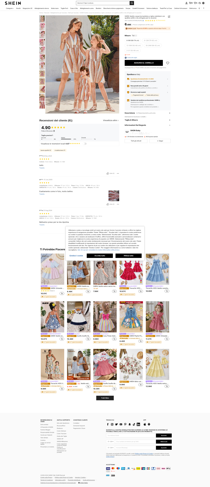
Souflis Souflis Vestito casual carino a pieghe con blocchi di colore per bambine (78, 336)
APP (144, 420)
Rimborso (60, 428)
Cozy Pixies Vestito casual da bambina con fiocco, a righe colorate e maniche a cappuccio (105, 336)
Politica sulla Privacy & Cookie (144, 453)
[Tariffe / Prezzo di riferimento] (132, 25)
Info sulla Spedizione (63, 423)
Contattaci (76, 423)
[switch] (85, 144)
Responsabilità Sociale (47, 432)
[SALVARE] (168, 63)
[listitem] (52, 276)
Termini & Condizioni (46, 480)
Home (41, 13)
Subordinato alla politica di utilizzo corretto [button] (144, 88)
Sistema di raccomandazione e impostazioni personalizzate (58, 483)
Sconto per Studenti (46, 435)
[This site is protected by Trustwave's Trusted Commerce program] (107, 475)
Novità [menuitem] (18, 8)
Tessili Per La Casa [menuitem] (166, 8)
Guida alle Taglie (62, 436)
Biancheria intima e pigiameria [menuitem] (113, 8)
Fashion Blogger (45, 430)
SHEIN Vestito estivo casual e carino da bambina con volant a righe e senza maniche (78, 286)
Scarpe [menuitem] (128, 8)
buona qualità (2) (46, 150)
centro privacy (110, 456)
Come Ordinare (61, 431)
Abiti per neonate (73, 13)
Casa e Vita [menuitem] (74, 8)
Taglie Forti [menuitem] (64, 8)
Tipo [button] (133, 35)
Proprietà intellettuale (74, 480)
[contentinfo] (139, 469)
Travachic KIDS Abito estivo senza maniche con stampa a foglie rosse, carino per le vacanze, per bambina (131, 288)
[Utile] (107, 173)
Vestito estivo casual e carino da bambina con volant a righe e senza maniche (78, 383)
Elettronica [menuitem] (193, 8)
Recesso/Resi (61, 426)
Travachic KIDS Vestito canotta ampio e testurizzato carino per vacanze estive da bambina (157, 288)
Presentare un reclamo (47, 447)
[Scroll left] (201, 8)
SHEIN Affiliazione (62, 441)
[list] (123, 424)
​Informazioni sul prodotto (61, 451)
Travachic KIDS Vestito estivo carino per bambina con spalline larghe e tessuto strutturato (157, 383)
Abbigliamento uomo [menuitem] (87, 8)
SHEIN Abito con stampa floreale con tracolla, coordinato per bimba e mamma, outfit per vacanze (131, 381)
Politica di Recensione (47, 131)
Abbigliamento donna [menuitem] (42, 8)
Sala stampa (44, 437)
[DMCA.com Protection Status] (113, 475)
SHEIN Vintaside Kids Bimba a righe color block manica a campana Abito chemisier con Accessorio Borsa (52, 288)
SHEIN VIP (60, 439)
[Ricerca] (132, 3)
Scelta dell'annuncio (89, 480)
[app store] (144, 425)
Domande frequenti (79, 426)
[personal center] (186, 3)
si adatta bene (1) (60, 150)
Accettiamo (110, 464)
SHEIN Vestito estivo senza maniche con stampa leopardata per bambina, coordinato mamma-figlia (105, 286)
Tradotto (42, 168)
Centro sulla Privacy (46, 477)
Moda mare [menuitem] (55, 8)
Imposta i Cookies (80, 477)
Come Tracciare (61, 433)
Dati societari (44, 424)
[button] (199, 3)
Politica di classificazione (61, 448)
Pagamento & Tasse (79, 428)
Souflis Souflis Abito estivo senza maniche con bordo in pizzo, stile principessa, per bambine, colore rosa (105, 383)
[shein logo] (13, 3)
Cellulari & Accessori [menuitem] (180, 8)
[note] (48, 297)
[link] (191, 3)
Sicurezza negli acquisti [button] (138, 92)
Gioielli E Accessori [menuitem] (138, 8)
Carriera (42, 440)
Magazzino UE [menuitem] (27, 8)
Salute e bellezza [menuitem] (152, 8)
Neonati (46, 13)
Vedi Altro (105, 398)
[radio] (133, 40)
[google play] (148, 425)
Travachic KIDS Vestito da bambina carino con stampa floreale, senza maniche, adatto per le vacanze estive (52, 383)
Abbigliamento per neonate (58, 13)
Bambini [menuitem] (98, 8)
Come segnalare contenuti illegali (62, 444)
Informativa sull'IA (60, 480)
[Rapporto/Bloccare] (118, 173)
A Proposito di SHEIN (46, 427)
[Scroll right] (203, 8)
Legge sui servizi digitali (45, 443)
